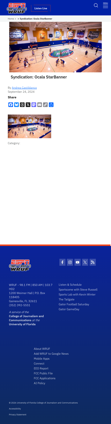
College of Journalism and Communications (26, 318)
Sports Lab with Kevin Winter (77, 294)
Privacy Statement (17, 414)
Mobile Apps (42, 358)
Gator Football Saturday (74, 304)
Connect (39, 363)
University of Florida (22, 324)
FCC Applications (45, 378)
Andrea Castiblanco (24, 88)
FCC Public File (43, 373)
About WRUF (42, 349)
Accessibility (15, 408)
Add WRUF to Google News (51, 354)
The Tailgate (66, 299)
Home (11, 18)
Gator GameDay (69, 309)
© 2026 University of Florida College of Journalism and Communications (43, 402)
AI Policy (39, 383)
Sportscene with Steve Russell (78, 289)
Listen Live (40, 8)
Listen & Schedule (70, 285)
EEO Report (41, 368)
